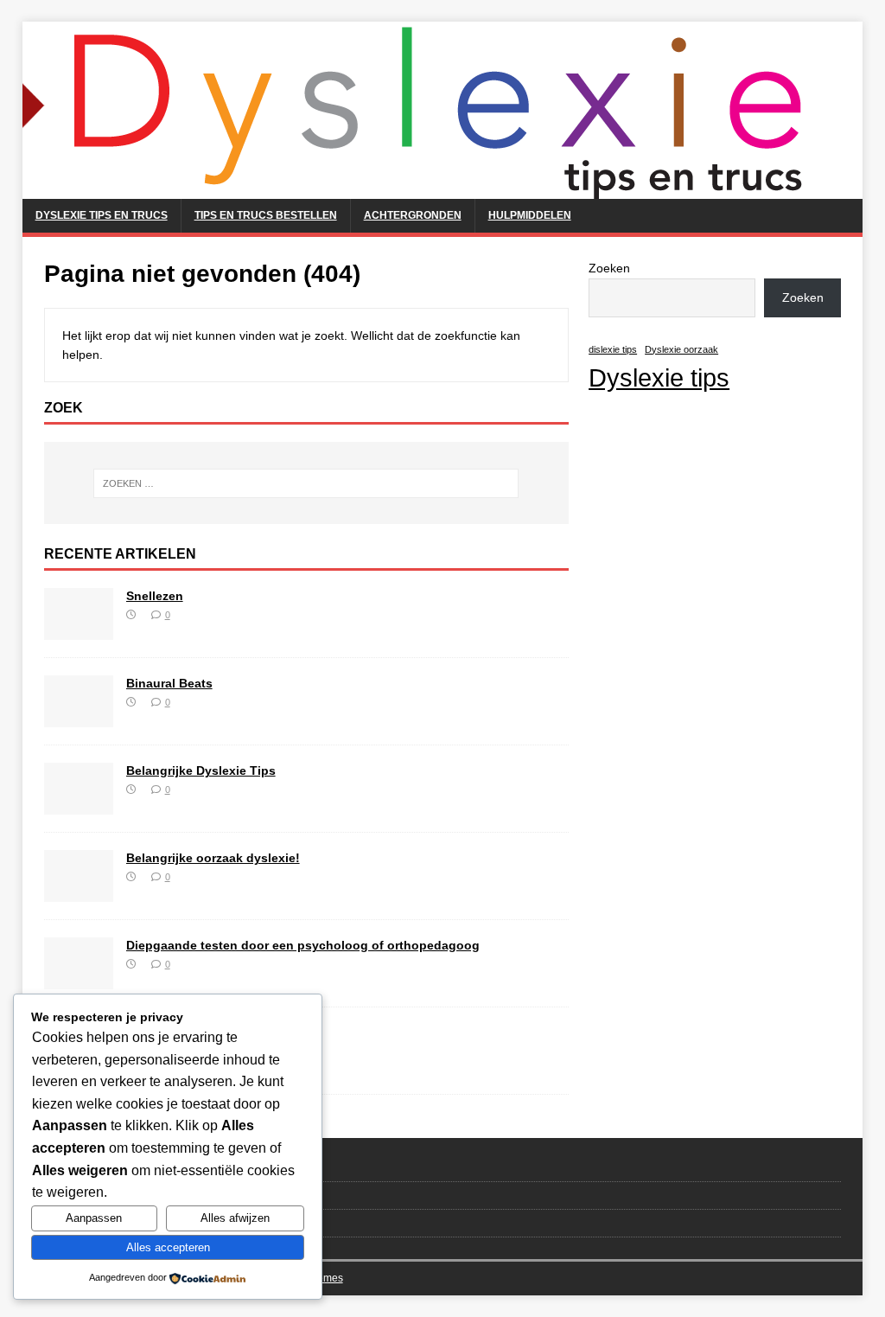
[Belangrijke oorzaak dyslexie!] (78, 891)
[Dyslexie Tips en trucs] (428, 189)
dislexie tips (613, 349)
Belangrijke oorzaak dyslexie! (213, 858)
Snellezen (154, 596)
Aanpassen (94, 1218)
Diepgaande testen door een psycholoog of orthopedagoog (303, 945)
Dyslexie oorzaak (681, 349)
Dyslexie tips (659, 377)
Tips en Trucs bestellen (265, 215)
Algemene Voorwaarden (103, 1194)
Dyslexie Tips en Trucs (101, 215)
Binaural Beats (169, 683)
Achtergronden (413, 215)
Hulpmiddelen (529, 215)
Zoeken (609, 268)
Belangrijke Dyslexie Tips (201, 770)
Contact (63, 1167)
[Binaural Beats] (78, 717)
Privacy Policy (80, 1222)
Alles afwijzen (235, 1218)
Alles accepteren (168, 1247)
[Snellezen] (78, 629)
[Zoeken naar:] (306, 483)
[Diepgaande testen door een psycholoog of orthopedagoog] (78, 979)
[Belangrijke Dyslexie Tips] (78, 804)
